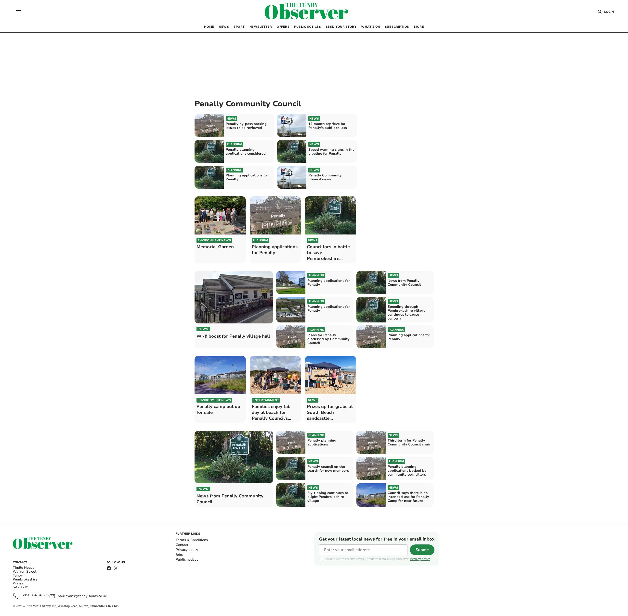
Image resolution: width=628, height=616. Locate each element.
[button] (19, 10)
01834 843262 (38, 595)
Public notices (187, 559)
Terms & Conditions (192, 540)
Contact (182, 544)
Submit (422, 550)
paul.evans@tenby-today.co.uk (82, 596)
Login (609, 11)
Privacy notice (420, 559)
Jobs (179, 554)
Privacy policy (187, 549)
